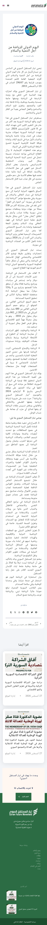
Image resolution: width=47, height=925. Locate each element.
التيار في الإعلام (35, 866)
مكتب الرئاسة (30, 56)
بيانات (38, 863)
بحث (38, 868)
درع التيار (37, 853)
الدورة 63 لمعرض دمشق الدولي (28, 909)
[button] (8, 5)
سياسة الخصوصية (30, 922)
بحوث (38, 858)
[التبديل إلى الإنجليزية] (3, 5)
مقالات (38, 855)
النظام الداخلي (18, 922)
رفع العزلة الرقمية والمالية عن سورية (29, 895)
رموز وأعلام (36, 850)
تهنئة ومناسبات (17, 56)
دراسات (38, 861)
